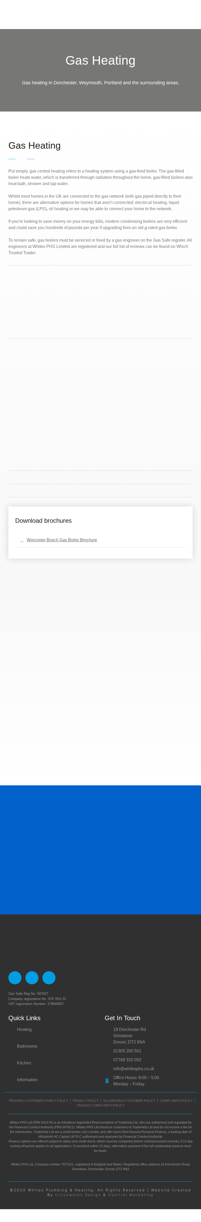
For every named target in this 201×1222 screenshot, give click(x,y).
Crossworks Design (78, 1194)
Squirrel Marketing (131, 1194)
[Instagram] (48, 977)
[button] (192, 14)
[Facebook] (14, 977)
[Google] (31, 977)
